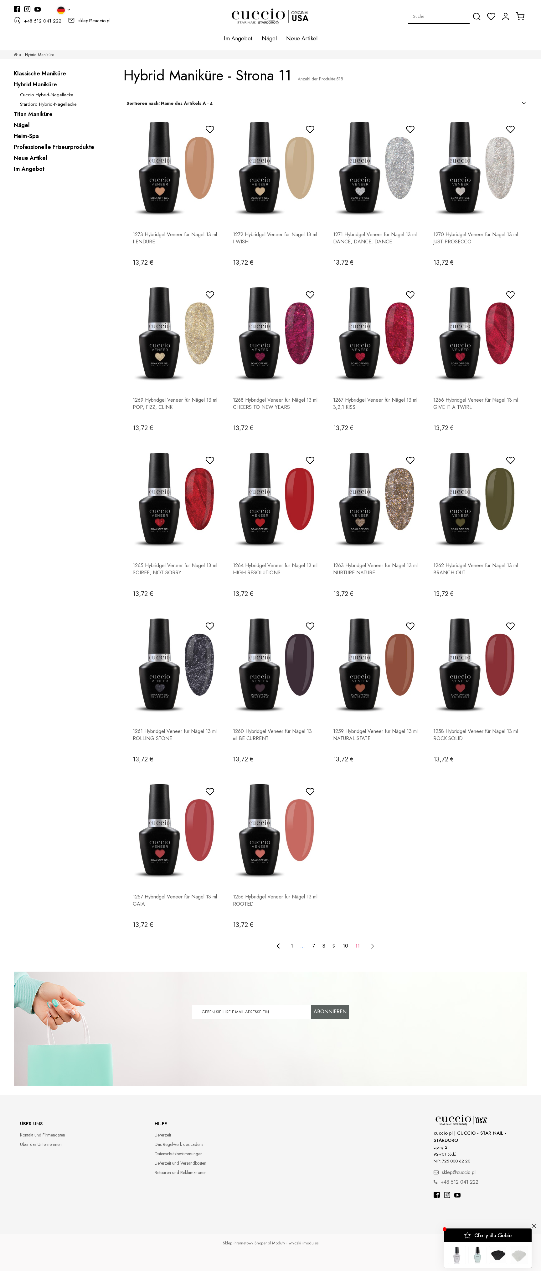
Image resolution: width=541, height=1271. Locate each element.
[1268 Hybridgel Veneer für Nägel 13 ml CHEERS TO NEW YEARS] (275, 333)
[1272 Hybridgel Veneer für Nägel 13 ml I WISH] (275, 168)
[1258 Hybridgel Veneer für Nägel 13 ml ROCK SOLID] (475, 664)
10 (345, 945)
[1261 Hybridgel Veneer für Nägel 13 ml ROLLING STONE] (175, 664)
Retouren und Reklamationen (181, 1172)
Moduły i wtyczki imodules (295, 1243)
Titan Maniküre (33, 114)
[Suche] (477, 16)
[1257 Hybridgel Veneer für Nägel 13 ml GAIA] (175, 830)
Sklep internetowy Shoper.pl (247, 1243)
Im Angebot (29, 169)
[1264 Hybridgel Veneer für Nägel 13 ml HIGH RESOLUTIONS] (275, 499)
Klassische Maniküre (40, 73)
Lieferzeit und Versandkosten (180, 1163)
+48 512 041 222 (42, 21)
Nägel (22, 125)
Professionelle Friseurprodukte (54, 147)
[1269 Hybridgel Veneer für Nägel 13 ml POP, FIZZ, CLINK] (175, 333)
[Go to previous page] (278, 946)
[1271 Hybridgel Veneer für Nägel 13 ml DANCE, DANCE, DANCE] (375, 168)
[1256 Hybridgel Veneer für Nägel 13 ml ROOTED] (275, 830)
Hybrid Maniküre (35, 84)
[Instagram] (447, 1196)
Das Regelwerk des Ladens (179, 1144)
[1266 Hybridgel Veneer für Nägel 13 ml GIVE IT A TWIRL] (475, 333)
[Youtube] (457, 1196)
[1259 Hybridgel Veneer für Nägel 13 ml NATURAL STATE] (375, 664)
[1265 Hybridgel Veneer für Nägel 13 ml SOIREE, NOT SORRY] (175, 499)
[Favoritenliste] (491, 16)
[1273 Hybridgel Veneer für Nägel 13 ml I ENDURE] (175, 168)
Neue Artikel (30, 158)
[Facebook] (437, 1196)
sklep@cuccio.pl (94, 20)
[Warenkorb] (520, 16)
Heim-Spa (26, 136)
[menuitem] (238, 38)
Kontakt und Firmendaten (42, 1135)
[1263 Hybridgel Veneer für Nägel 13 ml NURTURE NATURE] (375, 499)
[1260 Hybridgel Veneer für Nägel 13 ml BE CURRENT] (275, 664)
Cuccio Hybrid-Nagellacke (46, 94)
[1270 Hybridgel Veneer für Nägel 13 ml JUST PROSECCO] (475, 168)
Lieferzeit (163, 1135)
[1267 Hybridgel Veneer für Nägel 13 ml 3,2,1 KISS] (375, 333)
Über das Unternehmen (41, 1144)
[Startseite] (16, 54)
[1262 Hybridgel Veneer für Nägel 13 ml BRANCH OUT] (475, 499)
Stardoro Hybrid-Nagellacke (48, 104)
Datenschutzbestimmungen (179, 1154)
